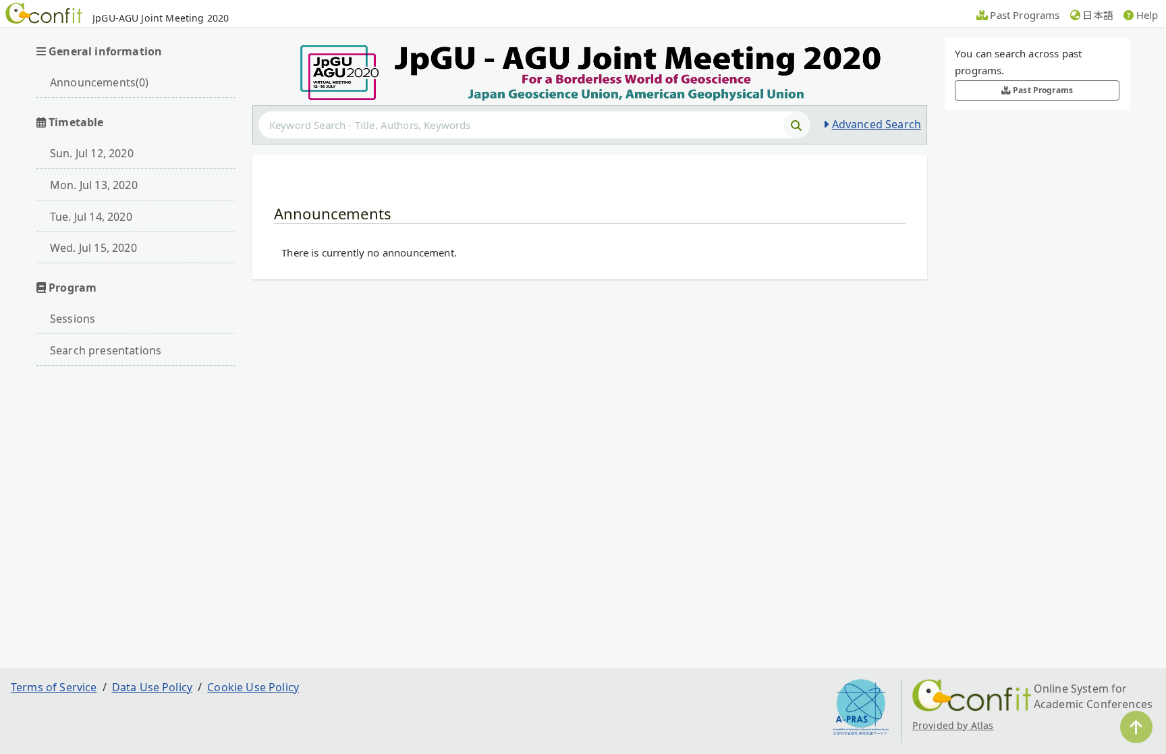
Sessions (72, 318)
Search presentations (105, 350)
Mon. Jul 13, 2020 (94, 185)
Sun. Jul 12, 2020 (92, 153)
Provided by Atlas (953, 725)
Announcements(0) (99, 82)
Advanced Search (876, 124)
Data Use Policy (152, 687)
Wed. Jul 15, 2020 (93, 247)
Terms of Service (54, 687)
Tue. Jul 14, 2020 (91, 216)
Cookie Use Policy (253, 687)
